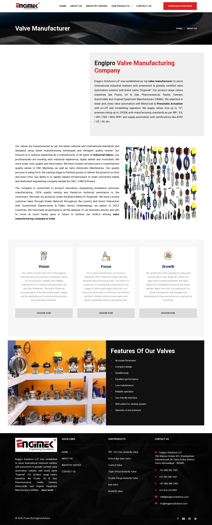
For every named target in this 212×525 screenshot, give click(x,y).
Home (179, 28)
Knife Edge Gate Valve (119, 458)
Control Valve (115, 465)
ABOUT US (76, 6)
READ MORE (47, 490)
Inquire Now (44, 313)
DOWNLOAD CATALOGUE (180, 6)
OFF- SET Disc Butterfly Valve (123, 452)
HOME (62, 6)
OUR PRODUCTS (120, 6)
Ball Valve (113, 484)
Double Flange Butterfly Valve (123, 478)
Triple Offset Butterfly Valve (122, 471)
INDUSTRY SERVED (96, 6)
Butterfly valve (115, 491)
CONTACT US (143, 6)
